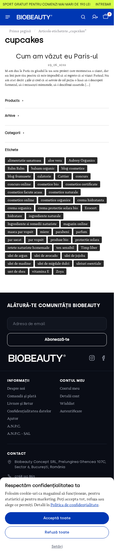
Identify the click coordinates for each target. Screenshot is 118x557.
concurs (82, 176)
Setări (57, 546)
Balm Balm (16, 168)
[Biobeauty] (36, 358)
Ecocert (91, 208)
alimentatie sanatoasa (24, 160)
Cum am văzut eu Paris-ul (57, 56)
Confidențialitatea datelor (29, 411)
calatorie (44, 176)
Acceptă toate (57, 518)
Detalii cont (70, 396)
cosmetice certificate (81, 184)
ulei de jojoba (74, 256)
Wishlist (67, 403)
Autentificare (71, 411)
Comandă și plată (21, 396)
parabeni (62, 232)
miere (44, 232)
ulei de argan (17, 256)
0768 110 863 (25, 476)
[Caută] (83, 16)
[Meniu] (7, 16)
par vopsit (36, 240)
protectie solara (87, 240)
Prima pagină (20, 31)
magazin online (75, 224)
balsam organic (43, 168)
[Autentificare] (94, 16)
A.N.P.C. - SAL (18, 433)
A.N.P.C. (14, 426)
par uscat (14, 240)
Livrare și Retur (20, 403)
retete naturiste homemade (28, 248)
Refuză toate (57, 532)
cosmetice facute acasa (25, 192)
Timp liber (89, 248)
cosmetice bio (48, 184)
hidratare (15, 216)
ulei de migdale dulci (53, 264)
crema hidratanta (90, 200)
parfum (81, 232)
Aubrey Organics (82, 160)
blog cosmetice (73, 168)
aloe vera (55, 160)
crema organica (19, 208)
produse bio (59, 240)
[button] (106, 16)
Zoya (60, 271)
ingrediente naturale (45, 216)
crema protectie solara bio (58, 208)
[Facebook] (103, 358)
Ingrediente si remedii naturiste (32, 224)
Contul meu (70, 388)
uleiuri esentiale (88, 264)
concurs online (19, 184)
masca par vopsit (20, 232)
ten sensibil (65, 248)
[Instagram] (92, 358)
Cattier (63, 176)
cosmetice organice (56, 200)
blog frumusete (19, 176)
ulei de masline (19, 264)
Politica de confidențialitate (74, 505)
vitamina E (40, 271)
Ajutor (12, 418)
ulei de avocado (46, 256)
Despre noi (16, 388)
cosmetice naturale (63, 192)
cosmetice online (21, 200)
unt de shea (16, 271)
